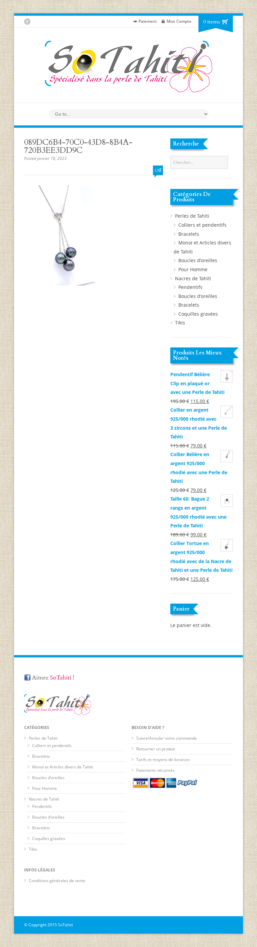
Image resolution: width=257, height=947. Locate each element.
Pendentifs (190, 287)
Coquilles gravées (198, 314)
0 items (211, 21)
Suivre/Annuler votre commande (166, 738)
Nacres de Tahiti (193, 278)
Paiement (148, 21)
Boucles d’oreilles (197, 260)
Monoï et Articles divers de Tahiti (62, 767)
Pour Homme (192, 269)
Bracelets (188, 234)
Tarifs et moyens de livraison (163, 759)
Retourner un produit (155, 749)
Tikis (180, 322)
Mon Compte (179, 21)
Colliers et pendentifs (202, 225)
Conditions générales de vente (57, 880)
